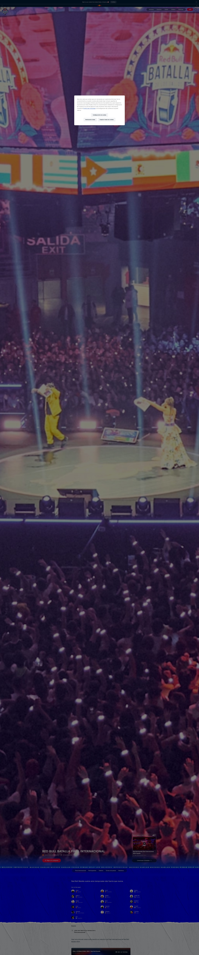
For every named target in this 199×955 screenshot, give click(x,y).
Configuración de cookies (99, 115)
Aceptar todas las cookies (107, 119)
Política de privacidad (89, 108)
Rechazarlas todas (90, 119)
